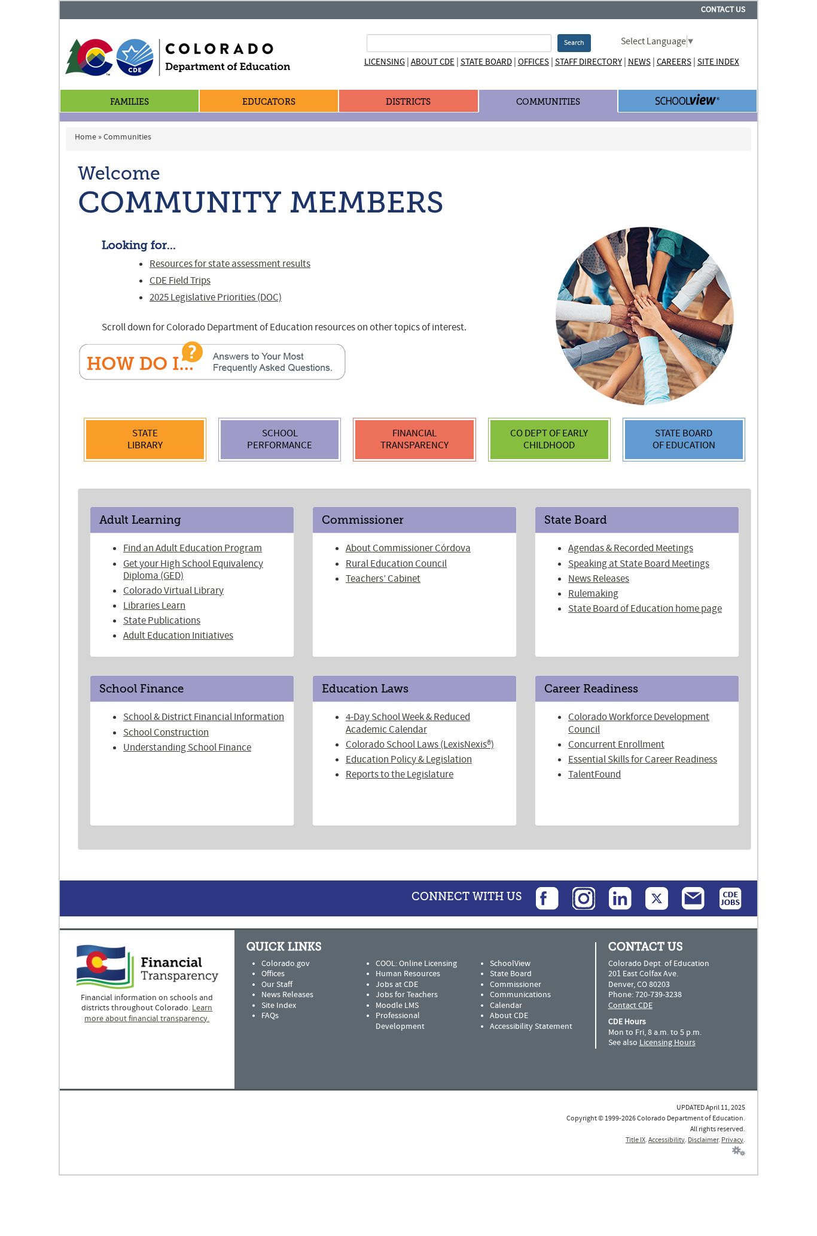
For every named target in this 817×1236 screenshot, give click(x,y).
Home (85, 137)
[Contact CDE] (687, 897)
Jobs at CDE (397, 984)
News (639, 62)
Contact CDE (630, 1005)
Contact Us (723, 9)
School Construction (166, 732)
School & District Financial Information (203, 717)
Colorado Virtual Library (173, 590)
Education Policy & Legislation (409, 759)
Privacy (732, 1139)
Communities (548, 102)
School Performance (279, 439)
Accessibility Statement (531, 1026)
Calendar (506, 1005)
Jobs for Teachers (407, 994)
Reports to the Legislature (399, 774)
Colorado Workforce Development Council (638, 723)
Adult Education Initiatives (178, 635)
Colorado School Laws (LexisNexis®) (420, 744)
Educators (268, 102)
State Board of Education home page (645, 608)
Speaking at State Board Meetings (638, 563)
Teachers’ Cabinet (383, 578)
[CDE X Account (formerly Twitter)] (650, 897)
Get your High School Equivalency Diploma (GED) (193, 569)
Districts (408, 102)
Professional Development (400, 1021)
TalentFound (594, 774)
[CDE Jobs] (724, 897)
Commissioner (515, 984)
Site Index (718, 62)
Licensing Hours (667, 1042)
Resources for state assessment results (230, 264)
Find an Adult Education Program (192, 548)
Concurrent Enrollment (616, 744)
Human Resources (408, 973)
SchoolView (510, 963)
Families (129, 102)
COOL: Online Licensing (416, 963)
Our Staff (276, 984)
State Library (145, 439)
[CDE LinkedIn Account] (614, 897)
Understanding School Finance (187, 747)
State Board (486, 62)
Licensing (384, 62)
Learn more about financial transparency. (148, 1013)
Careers (674, 62)
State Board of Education (684, 439)
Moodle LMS (397, 1005)
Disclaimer (703, 1139)
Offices (533, 62)
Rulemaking (593, 593)
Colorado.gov (285, 963)
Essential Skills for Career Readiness (642, 759)
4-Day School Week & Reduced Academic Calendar (408, 723)
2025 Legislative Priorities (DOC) (216, 297)
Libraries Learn (154, 605)
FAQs (270, 1015)
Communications (520, 994)
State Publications (161, 620)
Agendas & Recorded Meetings (630, 548)
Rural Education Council (396, 563)
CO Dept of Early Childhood (549, 439)
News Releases (598, 578)
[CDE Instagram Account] (577, 897)
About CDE (433, 62)
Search (574, 42)
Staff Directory (588, 62)
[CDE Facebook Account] (541, 897)
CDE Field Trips (180, 280)
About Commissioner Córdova (408, 548)
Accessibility (666, 1139)
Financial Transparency (414, 439)
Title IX (635, 1139)
